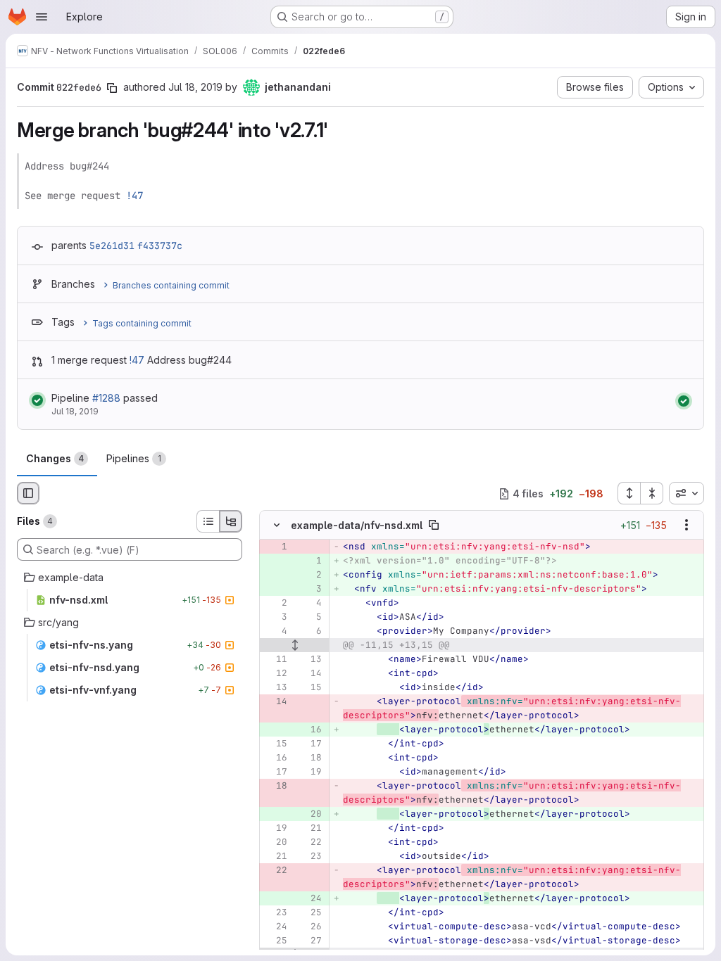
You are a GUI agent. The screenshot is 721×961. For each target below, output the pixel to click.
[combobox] (686, 493)
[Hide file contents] (276, 525)
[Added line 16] (310, 730)
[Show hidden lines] (295, 646)
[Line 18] (310, 758)
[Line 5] (310, 618)
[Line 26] (310, 927)
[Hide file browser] (28, 493)
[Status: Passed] (37, 400)
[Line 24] (275, 927)
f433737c (159, 245)
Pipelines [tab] (133, 458)
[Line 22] (310, 843)
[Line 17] (310, 744)
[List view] (207, 521)
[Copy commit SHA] (112, 87)
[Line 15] (310, 688)
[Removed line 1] (275, 547)
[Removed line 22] (275, 871)
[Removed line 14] (275, 702)
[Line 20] (275, 843)
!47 (134, 195)
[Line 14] (310, 674)
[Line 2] (275, 604)
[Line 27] (310, 941)
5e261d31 (111, 245)
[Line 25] (310, 913)
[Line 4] (310, 604)
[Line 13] (310, 660)
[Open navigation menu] (41, 17)
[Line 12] (275, 674)
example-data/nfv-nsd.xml (356, 525)
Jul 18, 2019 (195, 87)
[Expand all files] (628, 493)
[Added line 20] (310, 815)
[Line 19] (310, 772)
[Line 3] (275, 618)
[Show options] (686, 525)
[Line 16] (275, 758)
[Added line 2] (310, 575)
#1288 (106, 398)
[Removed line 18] (275, 786)
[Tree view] (231, 521)
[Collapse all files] (652, 493)
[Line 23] (310, 857)
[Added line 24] (310, 899)
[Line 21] (310, 829)
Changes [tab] (55, 458)
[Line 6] (310, 632)
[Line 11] (275, 660)
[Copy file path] (433, 525)
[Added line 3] (310, 590)
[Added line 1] (310, 561)
